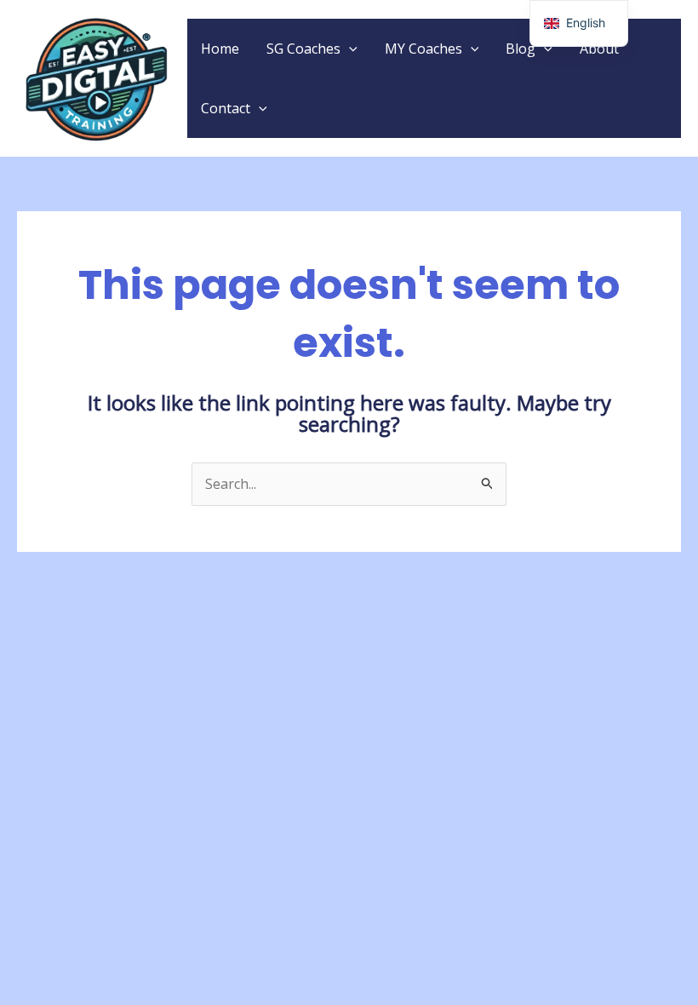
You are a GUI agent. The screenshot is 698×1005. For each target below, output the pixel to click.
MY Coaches (423, 48)
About (599, 48)
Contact (225, 108)
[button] (349, 48)
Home (220, 48)
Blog (520, 48)
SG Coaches (303, 48)
